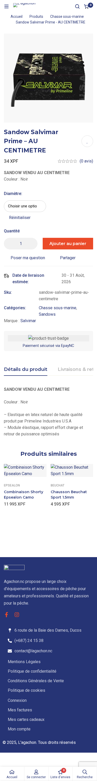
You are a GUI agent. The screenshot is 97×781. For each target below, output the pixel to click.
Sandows (47, 314)
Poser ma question (28, 257)
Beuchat (57, 485)
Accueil (17, 16)
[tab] (25, 369)
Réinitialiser (20, 217)
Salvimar (28, 320)
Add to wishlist (87, 141)
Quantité (12, 231)
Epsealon (12, 485)
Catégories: (15, 307)
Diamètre (13, 193)
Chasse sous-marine (67, 16)
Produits (36, 16)
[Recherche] (77, 6)
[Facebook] (6, 614)
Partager (68, 257)
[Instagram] (16, 614)
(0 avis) (86, 161)
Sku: (8, 292)
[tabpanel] (48, 411)
